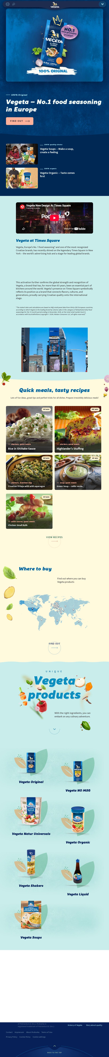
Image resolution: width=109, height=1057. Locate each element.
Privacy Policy (11, 1037)
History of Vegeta (75, 1025)
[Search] (13, 4)
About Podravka (32, 1032)
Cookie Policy (25, 1037)
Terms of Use (46, 1032)
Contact (9, 1032)
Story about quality (94, 1025)
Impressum (19, 1032)
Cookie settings (39, 1037)
